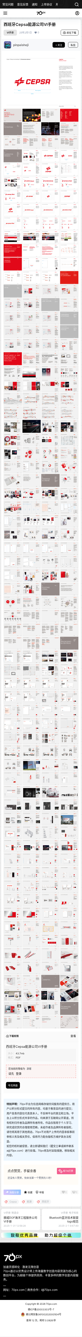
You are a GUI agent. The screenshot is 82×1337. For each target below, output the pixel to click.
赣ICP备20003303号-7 (41, 1309)
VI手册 (10, 32)
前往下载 (71, 32)
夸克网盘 (13, 1085)
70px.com (51, 1303)
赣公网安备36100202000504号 (43, 1314)
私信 (73, 45)
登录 (18, 1073)
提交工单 (56, 1146)
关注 (60, 45)
